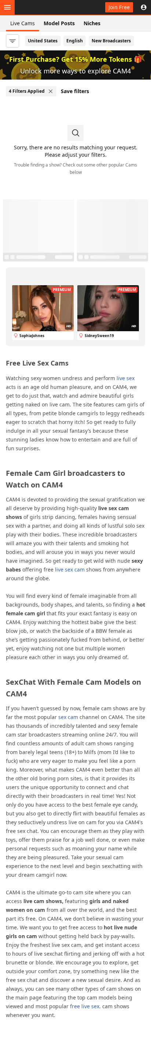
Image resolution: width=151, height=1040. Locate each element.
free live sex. (85, 1006)
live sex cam (70, 569)
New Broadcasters (111, 41)
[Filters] (12, 40)
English (74, 41)
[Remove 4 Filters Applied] (50, 91)
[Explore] (7, 7)
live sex (126, 378)
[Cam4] (39, 7)
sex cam (68, 717)
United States (43, 41)
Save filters (75, 91)
